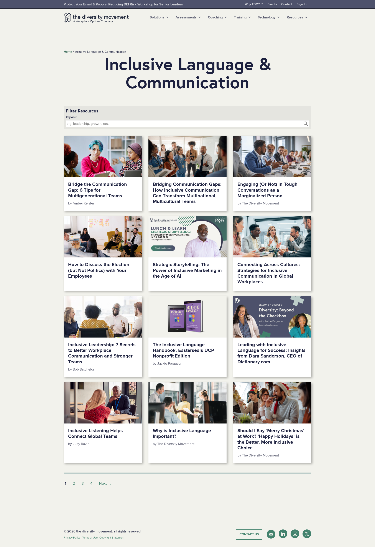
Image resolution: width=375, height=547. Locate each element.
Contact (286, 4)
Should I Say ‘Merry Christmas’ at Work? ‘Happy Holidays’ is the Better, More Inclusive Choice (270, 439)
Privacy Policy (72, 537)
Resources (295, 17)
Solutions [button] (157, 17)
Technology (266, 17)
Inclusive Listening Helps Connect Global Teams (95, 433)
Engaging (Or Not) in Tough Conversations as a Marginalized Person (267, 190)
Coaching (215, 17)
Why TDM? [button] (253, 4)
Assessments (186, 17)
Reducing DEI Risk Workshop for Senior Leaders (145, 4)
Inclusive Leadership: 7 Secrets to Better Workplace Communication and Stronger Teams (102, 353)
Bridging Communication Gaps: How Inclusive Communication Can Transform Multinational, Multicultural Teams (187, 192)
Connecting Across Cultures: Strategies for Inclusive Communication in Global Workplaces (268, 273)
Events (272, 4)
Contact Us (249, 534)
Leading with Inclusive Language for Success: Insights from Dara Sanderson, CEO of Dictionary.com (271, 353)
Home (68, 52)
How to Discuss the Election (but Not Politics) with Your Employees (98, 270)
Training (240, 17)
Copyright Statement (111, 537)
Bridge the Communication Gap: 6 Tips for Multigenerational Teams (97, 190)
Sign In (301, 4)
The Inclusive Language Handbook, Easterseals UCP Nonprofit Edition (183, 350)
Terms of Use (90, 537)
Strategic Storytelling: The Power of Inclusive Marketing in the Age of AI (187, 270)
